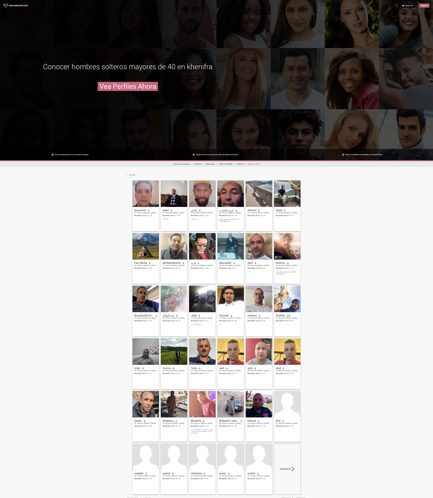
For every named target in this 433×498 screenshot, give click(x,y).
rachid (166, 473)
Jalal (194, 315)
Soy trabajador (196, 324)
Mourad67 (225, 262)
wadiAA (139, 473)
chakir (138, 420)
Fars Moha (140, 262)
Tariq (194, 368)
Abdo (279, 210)
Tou (249, 272)
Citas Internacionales (181, 164)
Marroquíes (210, 164)
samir (222, 473)
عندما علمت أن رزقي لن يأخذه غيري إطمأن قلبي (229, 220)
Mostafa (196, 420)
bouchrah (140, 210)
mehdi (251, 473)
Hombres (198, 164)
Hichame (196, 473)
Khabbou (168, 420)
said (221, 368)
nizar (137, 368)
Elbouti (252, 420)
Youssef (224, 315)
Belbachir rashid (229, 420)
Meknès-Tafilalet (226, 164)
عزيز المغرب (226, 210)
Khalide (280, 315)
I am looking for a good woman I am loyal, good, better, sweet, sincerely (202, 431)
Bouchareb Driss (144, 315)
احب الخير (194, 219)
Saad (166, 210)
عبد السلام (168, 315)
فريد (193, 262)
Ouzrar (167, 368)
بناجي (194, 210)
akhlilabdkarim (172, 262)
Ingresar (424, 6)
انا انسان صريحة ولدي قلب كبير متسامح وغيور (286, 272)
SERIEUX (166, 219)
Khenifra (240, 164)
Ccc (220, 324)
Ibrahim (280, 262)
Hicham (252, 315)
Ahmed (252, 210)
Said (250, 262)
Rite (278, 420)
